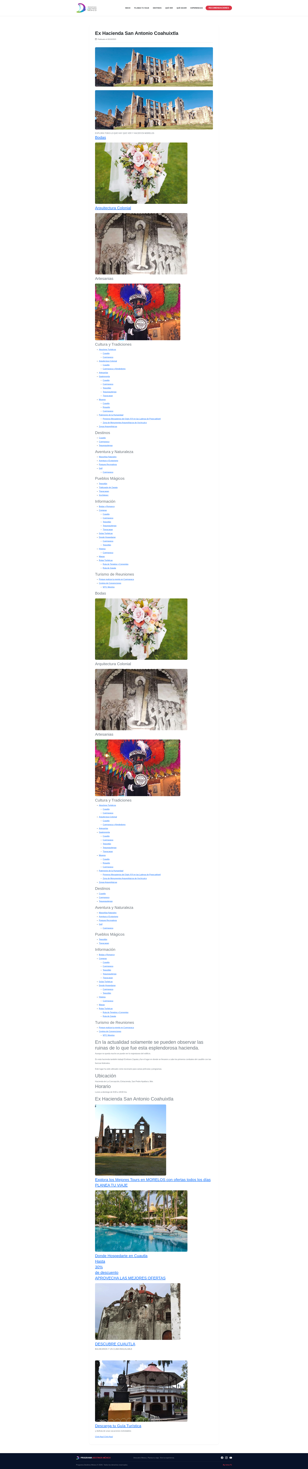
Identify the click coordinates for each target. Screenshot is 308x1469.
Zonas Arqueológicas (108, 426)
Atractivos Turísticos (107, 350)
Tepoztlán (107, 388)
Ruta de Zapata (109, 568)
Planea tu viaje (141, 8)
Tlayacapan (108, 396)
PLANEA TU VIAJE (111, 1185)
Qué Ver (169, 8)
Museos (102, 400)
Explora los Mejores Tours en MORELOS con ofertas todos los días (153, 1179)
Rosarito (106, 407)
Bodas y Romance (107, 506)
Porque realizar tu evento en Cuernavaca (116, 579)
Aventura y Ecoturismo (108, 461)
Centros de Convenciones (110, 583)
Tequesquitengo (109, 392)
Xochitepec (104, 495)
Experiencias (196, 8)
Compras (103, 510)
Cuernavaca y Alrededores (114, 369)
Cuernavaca (108, 357)
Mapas (102, 556)
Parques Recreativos (108, 464)
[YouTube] (231, 1458)
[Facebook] (222, 1458)
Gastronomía (104, 376)
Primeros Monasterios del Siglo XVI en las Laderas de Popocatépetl (132, 419)
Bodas (100, 137)
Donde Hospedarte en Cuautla (121, 1256)
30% (99, 1267)
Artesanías (103, 373)
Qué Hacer (182, 8)
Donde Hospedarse (107, 537)
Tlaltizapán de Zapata (108, 487)
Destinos (157, 8)
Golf (100, 468)
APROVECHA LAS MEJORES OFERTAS (130, 1278)
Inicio (127, 8)
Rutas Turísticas (106, 560)
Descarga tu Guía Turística (118, 1426)
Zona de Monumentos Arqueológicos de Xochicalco (125, 423)
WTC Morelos (109, 587)
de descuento (106, 1272)
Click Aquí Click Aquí (104, 1437)
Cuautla (106, 353)
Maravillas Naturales (107, 457)
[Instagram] (226, 1458)
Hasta (100, 1261)
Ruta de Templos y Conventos (115, 564)
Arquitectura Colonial (113, 208)
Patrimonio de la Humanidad (111, 415)
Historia (102, 549)
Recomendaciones (219, 8)
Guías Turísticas (106, 533)
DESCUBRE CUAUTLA (115, 1344)
